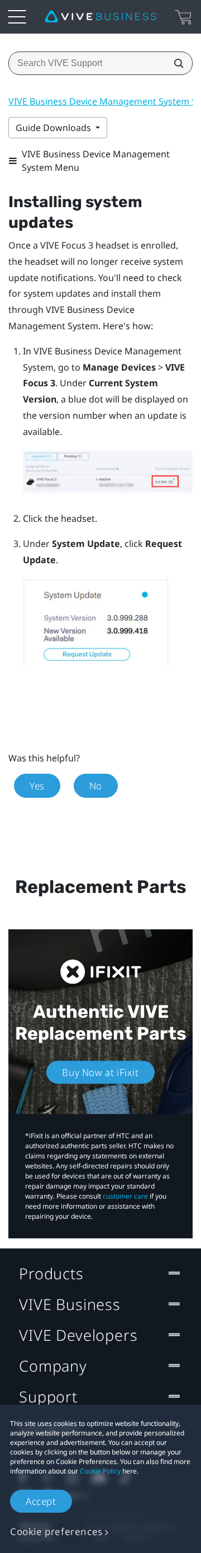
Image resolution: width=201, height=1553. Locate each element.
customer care (125, 1196)
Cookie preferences (56, 1531)
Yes (37, 785)
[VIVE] (100, 16)
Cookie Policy (100, 1471)
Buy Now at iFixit (100, 1072)
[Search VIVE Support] (175, 63)
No (95, 785)
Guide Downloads (54, 127)
